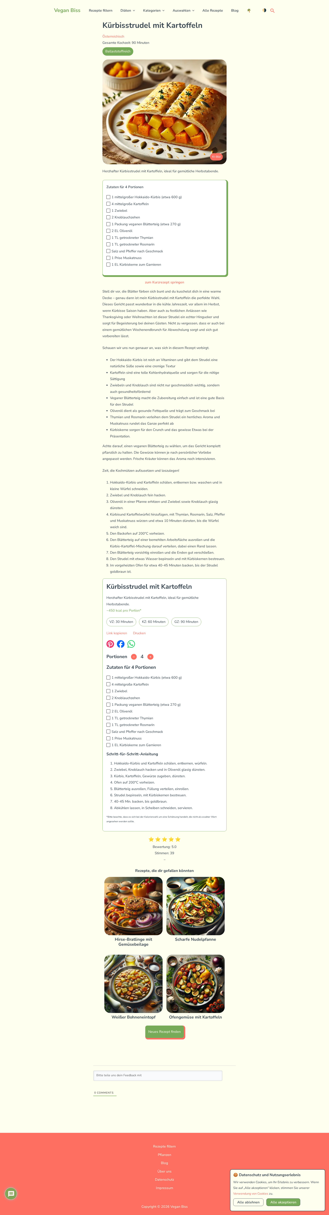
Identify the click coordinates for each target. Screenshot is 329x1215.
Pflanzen (164, 1154)
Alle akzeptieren (283, 1202)
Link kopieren (116, 633)
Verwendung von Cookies (250, 1194)
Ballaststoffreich (117, 51)
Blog (235, 10)
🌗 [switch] (264, 10)
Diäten (126, 10)
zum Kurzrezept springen (164, 282)
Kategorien (152, 10)
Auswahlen (181, 10)
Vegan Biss (67, 10)
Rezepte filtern (100, 10)
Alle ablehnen (248, 1202)
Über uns (164, 1171)
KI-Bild (216, 157)
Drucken (139, 633)
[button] (133, 10)
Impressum (164, 1188)
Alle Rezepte (212, 10)
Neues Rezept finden (164, 1031)
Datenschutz (164, 1179)
